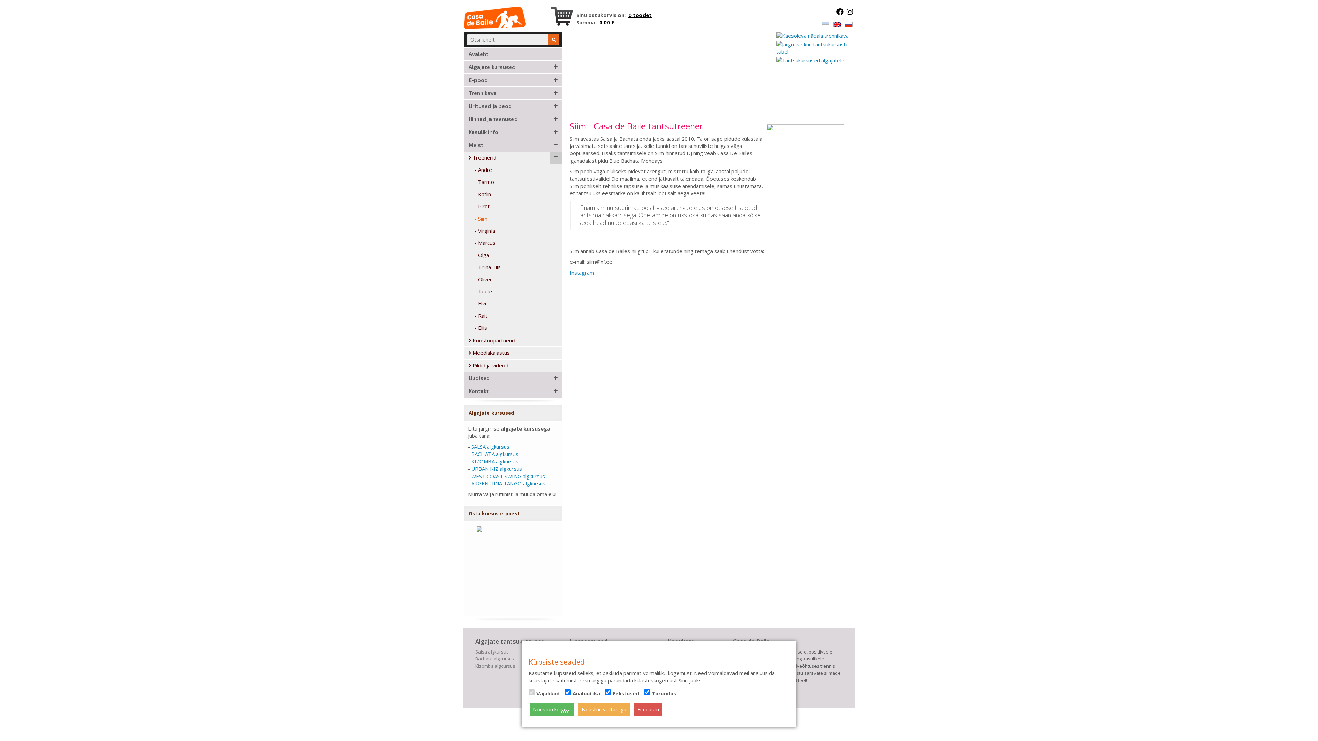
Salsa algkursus (492, 652)
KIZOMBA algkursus (494, 461)
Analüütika (586, 693)
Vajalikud (548, 693)
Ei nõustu (648, 709)
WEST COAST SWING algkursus (508, 476)
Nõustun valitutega (604, 709)
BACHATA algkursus (494, 453)
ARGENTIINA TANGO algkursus (508, 483)
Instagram (582, 272)
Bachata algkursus (494, 659)
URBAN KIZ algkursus (496, 468)
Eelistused (626, 693)
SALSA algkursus (490, 446)
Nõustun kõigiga (552, 709)
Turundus (664, 693)
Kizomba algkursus (495, 666)
